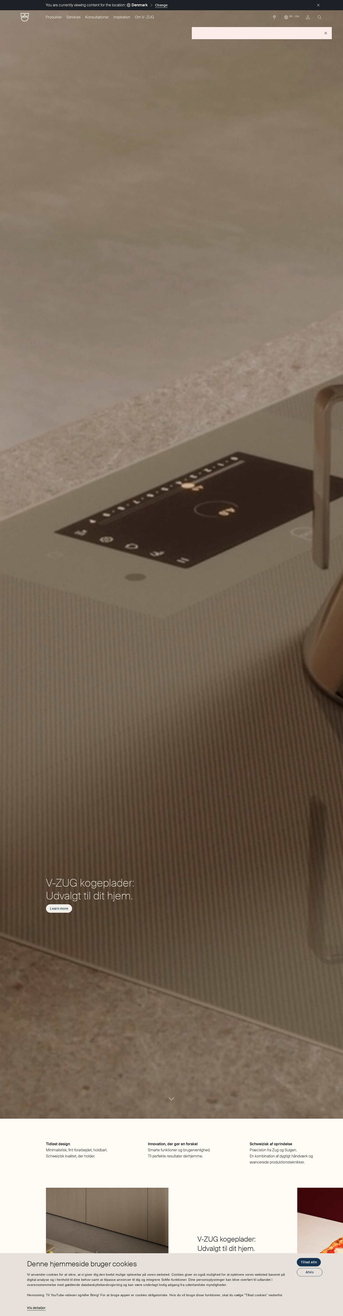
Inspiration (121, 17)
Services (73, 17)
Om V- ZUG (144, 17)
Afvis (310, 1272)
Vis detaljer (36, 1308)
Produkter (54, 17)
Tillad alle (309, 1262)
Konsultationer (97, 17)
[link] (274, 18)
